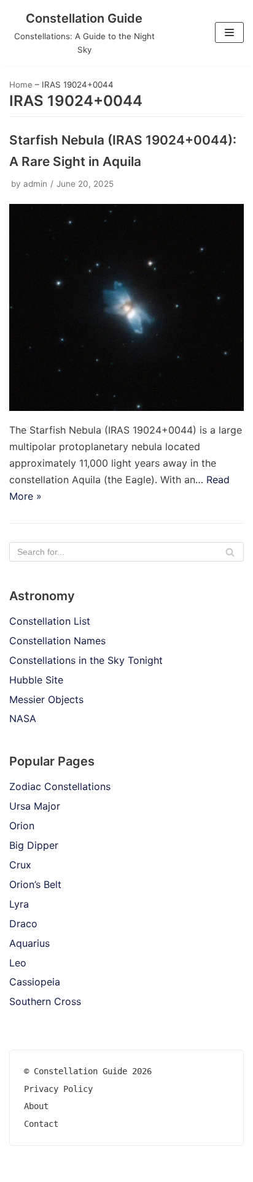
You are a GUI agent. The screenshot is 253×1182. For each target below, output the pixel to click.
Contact (41, 1124)
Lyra (19, 904)
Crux (20, 865)
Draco (23, 923)
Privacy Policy (58, 1089)
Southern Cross (45, 1001)
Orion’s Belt (35, 884)
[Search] (230, 552)
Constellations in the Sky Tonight (86, 660)
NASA (22, 718)
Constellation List (49, 621)
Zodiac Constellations (60, 786)
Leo (17, 963)
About (36, 1106)
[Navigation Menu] (229, 32)
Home (21, 84)
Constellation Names (57, 640)
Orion (21, 825)
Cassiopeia (34, 982)
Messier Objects (46, 699)
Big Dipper (33, 845)
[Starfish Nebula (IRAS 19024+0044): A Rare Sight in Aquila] (126, 407)
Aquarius (29, 943)
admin (35, 184)
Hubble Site (36, 680)
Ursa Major (34, 806)
